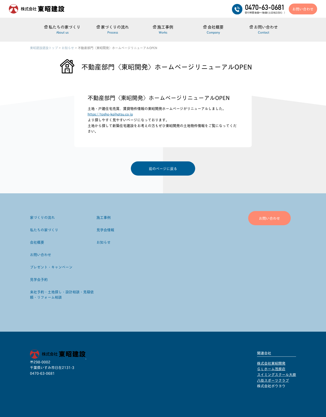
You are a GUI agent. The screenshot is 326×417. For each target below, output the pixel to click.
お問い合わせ (303, 9)
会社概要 (37, 242)
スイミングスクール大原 (276, 374)
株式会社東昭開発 (271, 363)
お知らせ (68, 47)
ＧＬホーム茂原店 (271, 368)
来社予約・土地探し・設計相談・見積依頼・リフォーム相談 (62, 294)
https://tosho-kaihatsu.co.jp (110, 114)
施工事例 (103, 217)
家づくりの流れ (42, 217)
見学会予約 (39, 279)
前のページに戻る (163, 168)
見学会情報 (105, 229)
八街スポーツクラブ (273, 380)
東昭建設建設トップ (44, 47)
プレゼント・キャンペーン (51, 267)
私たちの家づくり (44, 229)
